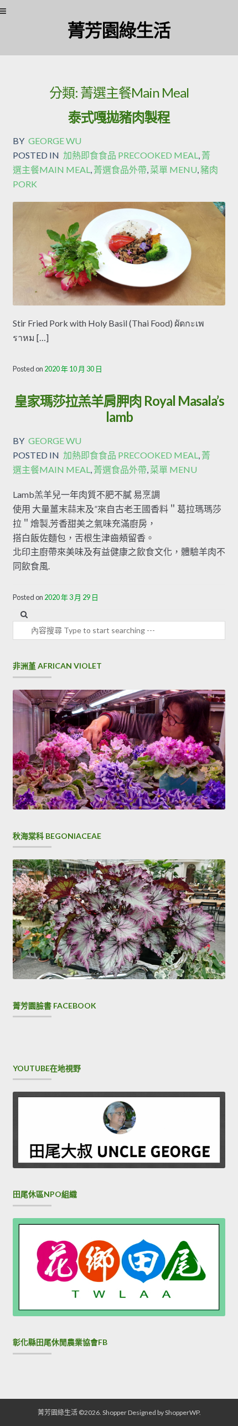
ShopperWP (182, 1412)
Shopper (114, 1412)
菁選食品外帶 (120, 169)
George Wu (54, 140)
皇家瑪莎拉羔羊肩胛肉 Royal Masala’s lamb (119, 409)
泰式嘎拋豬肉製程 (119, 117)
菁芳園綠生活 (119, 29)
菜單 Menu (173, 169)
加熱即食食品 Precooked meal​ (130, 155)
